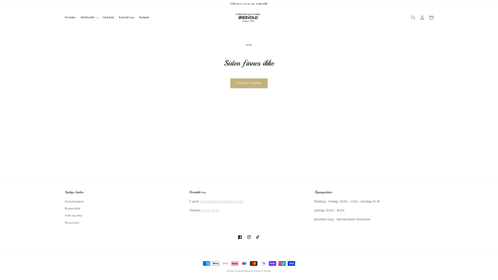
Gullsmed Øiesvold (244, 271)
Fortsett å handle (249, 83)
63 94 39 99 (210, 210)
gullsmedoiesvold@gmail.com (222, 201)
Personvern (72, 222)
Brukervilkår (73, 208)
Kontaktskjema (74, 201)
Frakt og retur (74, 215)
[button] (89, 17)
